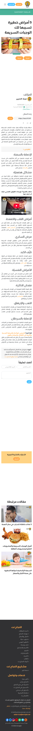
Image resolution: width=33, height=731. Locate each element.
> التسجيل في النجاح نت (21, 687)
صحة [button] (19, 58)
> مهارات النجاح (24, 634)
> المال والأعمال (24, 636)
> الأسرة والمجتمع (23, 647)
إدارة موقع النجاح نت (11, 356)
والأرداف (25, 168)
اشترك (16, 459)
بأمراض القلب (11, 227)
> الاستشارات (25, 653)
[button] (16, 149)
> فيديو (26, 650)
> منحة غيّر (25, 670)
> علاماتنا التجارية (23, 693)
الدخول (19, 4)
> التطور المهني (24, 642)
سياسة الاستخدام (9, 723)
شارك (10, 118)
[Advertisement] (16, 76)
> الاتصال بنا (25, 696)
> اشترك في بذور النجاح (21, 684)
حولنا (26, 723)
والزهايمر (20, 296)
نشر (29, 382)
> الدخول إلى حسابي (22, 690)
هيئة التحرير (21, 99)
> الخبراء (26, 656)
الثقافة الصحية (18, 107)
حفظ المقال (26, 109)
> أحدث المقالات (24, 631)
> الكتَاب (26, 659)
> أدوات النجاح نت (23, 661)
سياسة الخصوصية (19, 723)
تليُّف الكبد (23, 263)
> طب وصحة (25, 645)
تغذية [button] (27, 58)
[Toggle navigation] (5, 4)
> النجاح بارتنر (24, 682)
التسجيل (11, 4)
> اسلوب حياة (25, 639)
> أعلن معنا (25, 679)
